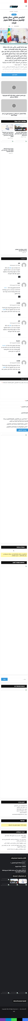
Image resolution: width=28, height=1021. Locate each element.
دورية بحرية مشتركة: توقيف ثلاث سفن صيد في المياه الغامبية (7, 150)
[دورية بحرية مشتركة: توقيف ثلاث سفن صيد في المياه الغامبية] (7, 143)
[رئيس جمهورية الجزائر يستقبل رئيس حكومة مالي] (5, 881)
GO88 (18, 303)
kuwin (4, 345)
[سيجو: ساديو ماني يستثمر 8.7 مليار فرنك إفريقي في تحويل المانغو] (5, 994)
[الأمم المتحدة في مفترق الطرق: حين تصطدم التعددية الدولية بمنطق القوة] (5, 886)
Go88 (4, 309)
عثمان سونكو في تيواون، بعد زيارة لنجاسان (21, 250)
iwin (18, 283)
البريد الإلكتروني (24, 407)
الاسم (26, 401)
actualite (11, 11)
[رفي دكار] (14, 6)
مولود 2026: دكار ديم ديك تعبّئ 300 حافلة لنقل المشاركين (21, 134)
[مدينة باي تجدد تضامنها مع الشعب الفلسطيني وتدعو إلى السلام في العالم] (7, 127)
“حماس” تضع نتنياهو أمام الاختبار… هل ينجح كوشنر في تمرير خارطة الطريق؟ (14, 846)
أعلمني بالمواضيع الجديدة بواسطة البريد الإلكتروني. (16, 427)
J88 (19, 263)
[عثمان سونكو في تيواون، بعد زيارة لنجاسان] (21, 194)
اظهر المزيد (14, 75)
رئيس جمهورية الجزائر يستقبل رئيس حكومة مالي (15, 843)
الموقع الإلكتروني (24, 413)
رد (19, 277)
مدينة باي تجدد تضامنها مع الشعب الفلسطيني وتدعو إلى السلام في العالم (7, 134)
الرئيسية (16, 11)
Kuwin (18, 341)
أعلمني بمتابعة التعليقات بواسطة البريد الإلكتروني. (17, 424)
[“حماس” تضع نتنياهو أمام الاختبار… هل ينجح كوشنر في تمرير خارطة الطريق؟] (23, 886)
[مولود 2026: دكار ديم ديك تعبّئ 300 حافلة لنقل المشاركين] (21, 127)
